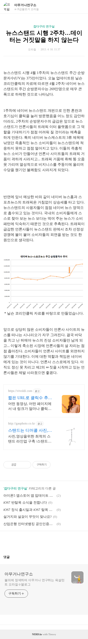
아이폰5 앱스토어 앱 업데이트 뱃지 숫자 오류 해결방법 (29, 495)
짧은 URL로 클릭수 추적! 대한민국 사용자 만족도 (28, 397)
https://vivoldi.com (20, 391)
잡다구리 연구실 (44, 26)
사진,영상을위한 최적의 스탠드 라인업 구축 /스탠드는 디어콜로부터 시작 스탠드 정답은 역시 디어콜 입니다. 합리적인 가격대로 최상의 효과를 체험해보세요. (29, 439)
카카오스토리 (44, 541)
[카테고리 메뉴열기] (80, 7)
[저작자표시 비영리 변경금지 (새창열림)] (57, 465)
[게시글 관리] (26, 464)
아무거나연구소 (25, 5)
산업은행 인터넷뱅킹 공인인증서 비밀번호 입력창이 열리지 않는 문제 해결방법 (29, 524)
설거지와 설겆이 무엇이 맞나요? (27, 516)
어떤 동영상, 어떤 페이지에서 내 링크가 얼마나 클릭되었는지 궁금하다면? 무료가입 (29, 406)
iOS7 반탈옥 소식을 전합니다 (25, 502)
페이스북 (33, 541)
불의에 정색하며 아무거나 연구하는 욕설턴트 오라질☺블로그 (35, 582)
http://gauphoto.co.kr (21, 423)
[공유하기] (20, 464)
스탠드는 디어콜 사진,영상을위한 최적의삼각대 (30, 430)
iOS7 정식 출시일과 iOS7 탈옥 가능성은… (29, 510)
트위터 (55, 541)
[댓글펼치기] (11, 557)
